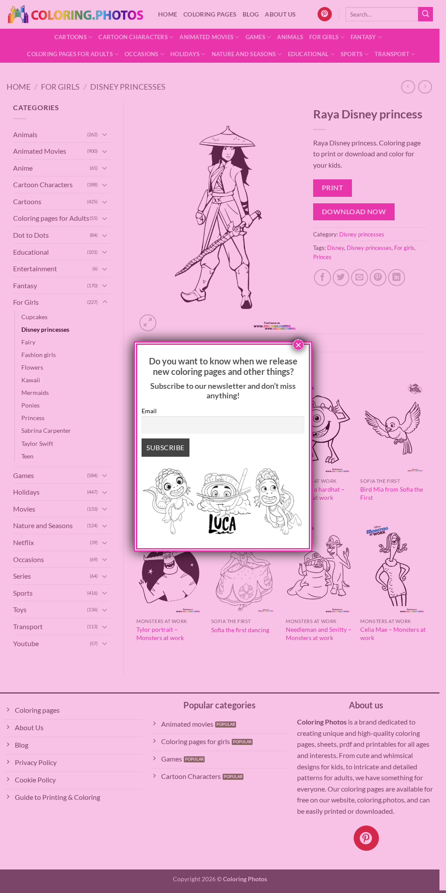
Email (149, 410)
